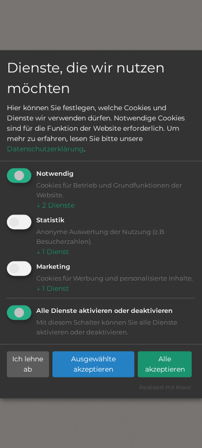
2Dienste (55, 205)
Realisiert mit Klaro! (165, 386)
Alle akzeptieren (165, 364)
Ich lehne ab (27, 364)
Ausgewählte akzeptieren (93, 364)
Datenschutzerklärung (45, 148)
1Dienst (52, 251)
